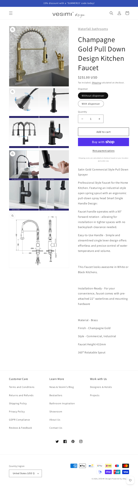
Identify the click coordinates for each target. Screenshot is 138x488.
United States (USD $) (24, 473)
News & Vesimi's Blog (61, 387)
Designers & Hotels (101, 387)
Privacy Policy (17, 411)
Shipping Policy (18, 403)
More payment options (104, 150)
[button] (11, 13)
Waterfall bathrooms (93, 29)
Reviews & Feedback (20, 427)
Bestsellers (55, 395)
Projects (95, 395)
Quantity (82, 111)
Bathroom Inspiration (62, 403)
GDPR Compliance (19, 419)
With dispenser (91, 103)
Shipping (96, 82)
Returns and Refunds (21, 395)
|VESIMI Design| (104, 479)
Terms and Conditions (21, 387)
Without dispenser (93, 95)
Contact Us (55, 427)
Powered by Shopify (120, 479)
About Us (54, 419)
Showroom (55, 411)
